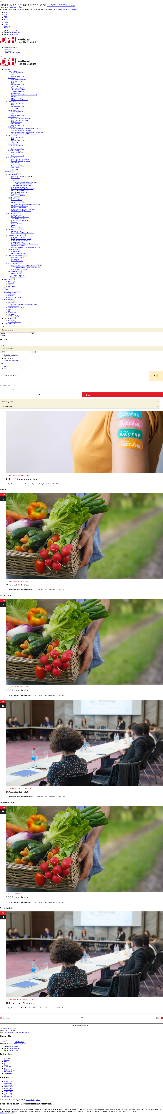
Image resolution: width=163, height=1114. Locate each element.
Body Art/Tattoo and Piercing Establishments (24, 244)
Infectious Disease (16, 251)
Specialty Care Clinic (17, 91)
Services (6, 172)
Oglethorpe (7, 26)
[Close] (1, 1108)
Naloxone (10, 302)
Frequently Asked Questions (19, 220)
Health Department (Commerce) (20, 118)
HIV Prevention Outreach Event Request (27, 267)
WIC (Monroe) (15, 162)
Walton (6, 28)
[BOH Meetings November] (84, 954)
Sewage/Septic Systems (18, 242)
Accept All (11, 1113)
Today (81, 1017)
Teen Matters (15, 108)
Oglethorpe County (13, 151)
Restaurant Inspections (18, 245)
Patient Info (7, 318)
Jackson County (12, 117)
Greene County (12, 110)
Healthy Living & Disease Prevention (22, 233)
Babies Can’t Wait (16, 98)
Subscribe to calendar (80, 1026)
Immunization (12, 312)
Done (40, 395)
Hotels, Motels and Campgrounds (21, 239)
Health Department (17, 73)
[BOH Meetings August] (84, 743)
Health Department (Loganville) (20, 161)
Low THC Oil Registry (18, 195)
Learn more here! (62, 4)
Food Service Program (18, 237)
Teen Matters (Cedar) (17, 88)
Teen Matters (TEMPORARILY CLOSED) (24, 134)
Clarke (6, 14)
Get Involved (15, 259)
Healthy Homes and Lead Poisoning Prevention (25, 247)
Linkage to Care (16, 273)
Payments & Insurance (14, 322)
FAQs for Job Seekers (14, 297)
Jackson (6, 19)
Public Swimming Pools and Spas (21, 240)
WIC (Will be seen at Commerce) (21, 130)
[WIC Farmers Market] (84, 536)
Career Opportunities (10, 292)
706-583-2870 (4, 1040)
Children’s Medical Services (19, 100)
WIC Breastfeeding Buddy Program (26, 182)
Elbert (5, 16)
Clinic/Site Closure (9, 323)
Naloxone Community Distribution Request (24, 304)
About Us (7, 279)
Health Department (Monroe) (20, 159)
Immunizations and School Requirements (23, 209)
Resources (14, 225)
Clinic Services (12, 174)
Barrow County (12, 71)
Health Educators (16, 223)
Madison (6, 21)
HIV (9, 311)
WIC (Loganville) (16, 164)
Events (6, 289)
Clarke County (12, 78)
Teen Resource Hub (13, 306)
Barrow (6, 12)
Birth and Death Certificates (19, 192)
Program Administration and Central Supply (24, 95)
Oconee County (12, 144)
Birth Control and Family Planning (21, 176)
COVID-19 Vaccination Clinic (22, 478)
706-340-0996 (8, 49)
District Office (15, 93)
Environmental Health (17, 76)
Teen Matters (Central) (18, 89)
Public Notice (8, 1071)
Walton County (12, 157)
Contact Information (17, 261)
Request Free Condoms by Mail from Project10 (61, 6)
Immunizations (15, 178)
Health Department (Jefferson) (20, 120)
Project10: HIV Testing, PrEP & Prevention (24, 266)
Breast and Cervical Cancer (19, 190)
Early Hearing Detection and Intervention (27, 204)
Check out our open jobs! (16, 7)
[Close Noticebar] (1, 1)
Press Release (8, 1073)
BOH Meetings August (18, 791)
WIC (12, 74)
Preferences (3, 1113)
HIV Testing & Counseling (19, 269)
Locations (7, 69)
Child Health (11, 198)
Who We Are (11, 281)
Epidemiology (12, 249)
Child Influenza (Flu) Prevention (21, 211)
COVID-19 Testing (13, 316)
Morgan (6, 22)
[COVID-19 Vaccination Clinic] (84, 430)
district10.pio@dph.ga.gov (12, 52)
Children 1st (15, 202)
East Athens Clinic (16, 81)
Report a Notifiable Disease (19, 253)
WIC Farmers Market (17, 584)
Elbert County (12, 101)
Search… (3, 327)
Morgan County (12, 135)
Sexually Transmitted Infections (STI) (22, 189)
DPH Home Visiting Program (16, 277)
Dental (10, 309)
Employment (11, 294)
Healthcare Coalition (17, 257)
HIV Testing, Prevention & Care (21, 187)
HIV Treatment (12, 271)
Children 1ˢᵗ (14, 96)
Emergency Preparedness (15, 255)
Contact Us (11, 283)
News (5, 288)
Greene (6, 17)
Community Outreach (17, 231)
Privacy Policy (30, 1100)
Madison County (13, 127)
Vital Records (15, 86)
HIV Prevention (12, 263)
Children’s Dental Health (18, 207)
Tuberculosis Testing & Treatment (21, 185)
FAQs (9, 284)
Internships (11, 295)
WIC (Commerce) (16, 122)
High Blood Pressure (17, 194)
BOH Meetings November (20, 1002)
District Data (11, 286)
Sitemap (38, 1100)
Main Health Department (18, 79)
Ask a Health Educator (18, 218)
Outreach (14, 222)
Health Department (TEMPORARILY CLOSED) (26, 128)
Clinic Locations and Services (20, 217)
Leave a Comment (16, 227)
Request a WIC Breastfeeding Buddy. (67, 9)
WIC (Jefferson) (16, 123)
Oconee (6, 24)
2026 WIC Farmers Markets (23, 184)
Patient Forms (12, 320)
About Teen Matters (17, 215)
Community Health (13, 229)
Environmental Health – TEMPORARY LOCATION (27, 132)
